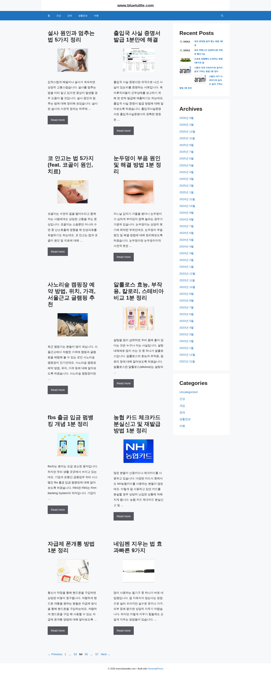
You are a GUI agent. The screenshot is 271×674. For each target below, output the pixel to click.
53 (76, 654)
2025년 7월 (186, 151)
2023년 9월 (186, 293)
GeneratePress (155, 668)
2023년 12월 (187, 273)
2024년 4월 (186, 246)
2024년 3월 (186, 253)
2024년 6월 (186, 232)
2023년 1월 (186, 348)
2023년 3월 (186, 334)
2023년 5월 (186, 320)
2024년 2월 (186, 260)
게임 (182, 405)
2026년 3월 (186, 117)
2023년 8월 (186, 300)
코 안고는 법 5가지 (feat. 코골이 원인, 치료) (71, 164)
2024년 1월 (186, 266)
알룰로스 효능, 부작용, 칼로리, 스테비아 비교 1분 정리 (139, 291)
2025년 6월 (186, 158)
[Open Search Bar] (222, 15)
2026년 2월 (186, 124)
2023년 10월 (187, 287)
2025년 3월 (186, 178)
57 (97, 654)
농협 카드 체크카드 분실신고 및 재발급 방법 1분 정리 (137, 423)
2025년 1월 (186, 192)
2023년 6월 (186, 314)
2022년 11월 (187, 361)
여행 (96, 15)
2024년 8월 (186, 219)
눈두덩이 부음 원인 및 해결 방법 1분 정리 (137, 164)
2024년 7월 (186, 226)
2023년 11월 (187, 280)
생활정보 (83, 15)
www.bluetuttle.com (135, 5)
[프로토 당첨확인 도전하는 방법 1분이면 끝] (185, 62)
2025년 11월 (187, 138)
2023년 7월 (186, 307)
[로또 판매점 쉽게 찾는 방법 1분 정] (185, 43)
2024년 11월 (187, 199)
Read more (58, 120)
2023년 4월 (186, 327)
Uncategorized (188, 392)
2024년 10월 (187, 205)
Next (105, 654)
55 (87, 654)
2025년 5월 (186, 165)
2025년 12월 (187, 131)
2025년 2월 (186, 185)
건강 (58, 15)
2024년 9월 (186, 212)
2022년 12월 (187, 354)
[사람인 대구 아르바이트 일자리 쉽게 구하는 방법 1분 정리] (200, 83)
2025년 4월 (186, 172)
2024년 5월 (186, 239)
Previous (55, 654)
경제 (69, 15)
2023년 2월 (186, 341)
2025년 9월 (186, 145)
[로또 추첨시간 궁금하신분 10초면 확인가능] (185, 52)
